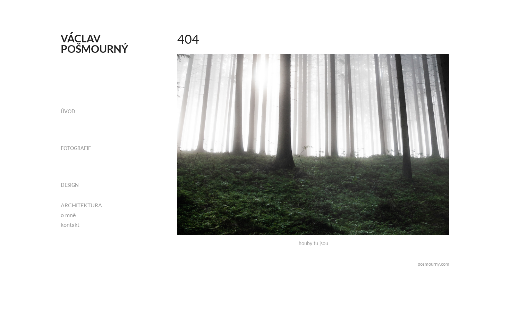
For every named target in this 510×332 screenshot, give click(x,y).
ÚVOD (68, 111)
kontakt (70, 224)
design (70, 185)
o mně (68, 214)
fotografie (76, 148)
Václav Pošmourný (94, 43)
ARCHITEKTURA (81, 205)
